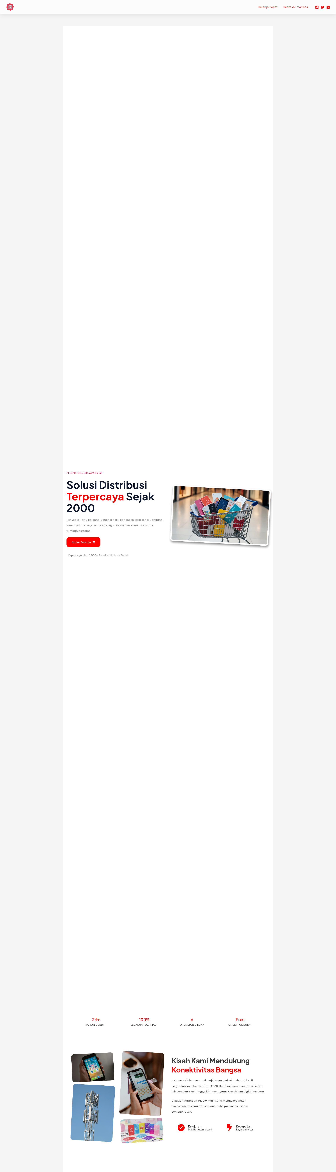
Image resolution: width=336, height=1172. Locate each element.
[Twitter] (322, 7)
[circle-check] (181, 1127)
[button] (83, 542)
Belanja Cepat (267, 7)
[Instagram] (328, 7)
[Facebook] (317, 7)
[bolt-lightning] (229, 1127)
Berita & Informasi (296, 7)
